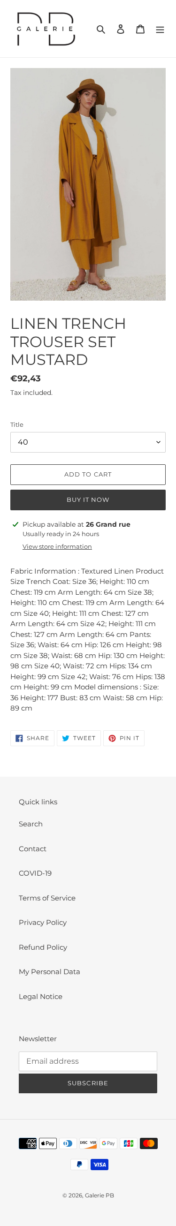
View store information (57, 546)
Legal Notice (40, 996)
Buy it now (88, 499)
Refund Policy (43, 947)
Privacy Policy (43, 922)
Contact (32, 848)
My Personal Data (49, 971)
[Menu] (160, 29)
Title (16, 424)
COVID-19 (35, 873)
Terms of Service (47, 897)
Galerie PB (99, 1195)
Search (31, 823)
